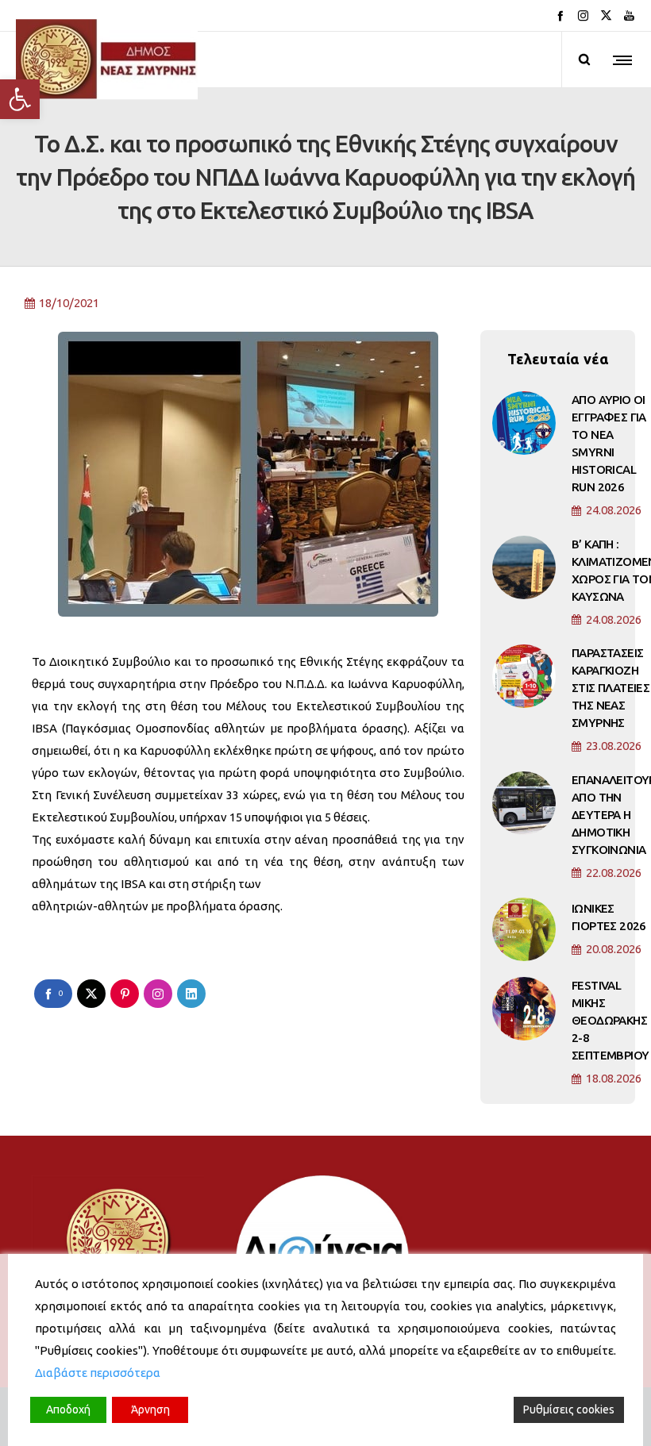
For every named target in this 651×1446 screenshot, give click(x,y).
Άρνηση (150, 1409)
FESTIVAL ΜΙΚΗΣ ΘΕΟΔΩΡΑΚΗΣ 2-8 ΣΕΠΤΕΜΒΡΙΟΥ (610, 1020)
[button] (20, 99)
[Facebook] (560, 15)
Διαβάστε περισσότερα (97, 1372)
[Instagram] (583, 15)
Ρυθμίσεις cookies (568, 1409)
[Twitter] (606, 15)
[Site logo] (107, 59)
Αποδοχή (68, 1409)
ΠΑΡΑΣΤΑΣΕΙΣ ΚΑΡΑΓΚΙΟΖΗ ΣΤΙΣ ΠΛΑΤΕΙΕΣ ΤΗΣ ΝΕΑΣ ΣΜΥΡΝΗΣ (610, 687)
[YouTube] (629, 15)
